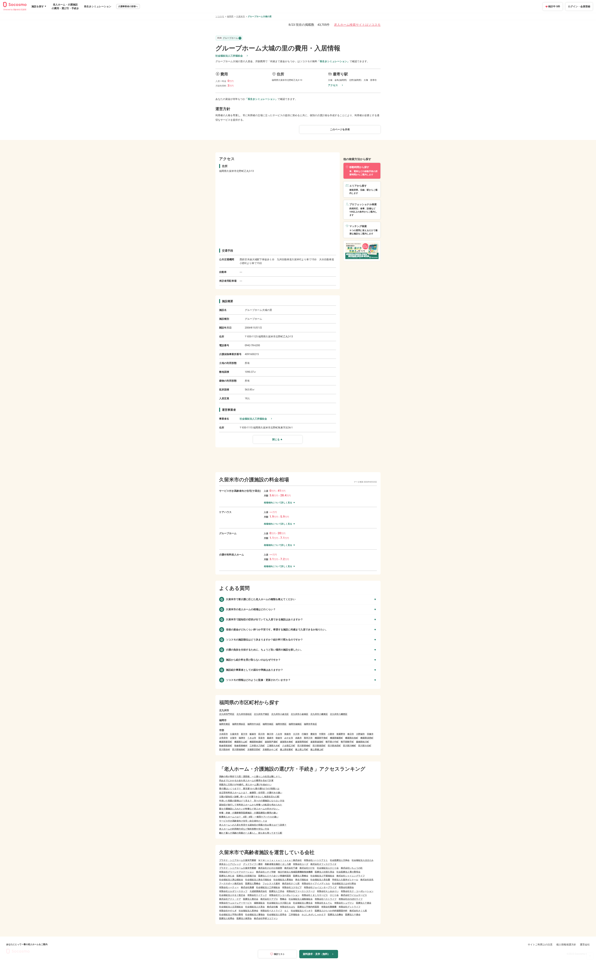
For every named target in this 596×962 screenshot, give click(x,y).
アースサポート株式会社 (231, 883)
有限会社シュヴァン (344, 903)
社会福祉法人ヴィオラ (302, 910)
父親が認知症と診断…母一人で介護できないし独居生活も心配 (249, 796)
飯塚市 (253, 734)
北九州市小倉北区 (280, 714)
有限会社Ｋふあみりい (328, 891)
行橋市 (305, 734)
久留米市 (240, 16)
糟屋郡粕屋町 (256, 742)
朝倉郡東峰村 (240, 745)
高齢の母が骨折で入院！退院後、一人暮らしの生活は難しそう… (250, 776)
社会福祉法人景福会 (283, 879)
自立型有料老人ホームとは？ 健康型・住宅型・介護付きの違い (250, 792)
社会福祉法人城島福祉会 (301, 899)
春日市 (350, 734)
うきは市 (251, 738)
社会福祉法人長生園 (320, 879)
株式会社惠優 (247, 887)
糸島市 (298, 738)
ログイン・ (579, 6)
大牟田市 (223, 734)
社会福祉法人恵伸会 (248, 910)
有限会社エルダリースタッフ (233, 891)
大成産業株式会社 (258, 891)
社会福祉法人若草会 (277, 914)
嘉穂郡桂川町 (362, 742)
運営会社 (585, 944)
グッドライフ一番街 (253, 864)
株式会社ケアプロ (269, 899)
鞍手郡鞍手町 (347, 742)
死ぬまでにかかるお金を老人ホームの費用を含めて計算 (246, 780)
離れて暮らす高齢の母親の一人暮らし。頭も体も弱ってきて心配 (250, 833)
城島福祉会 (259, 903)
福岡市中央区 (253, 724)
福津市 (242, 738)
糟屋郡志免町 (351, 738)
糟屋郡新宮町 (225, 742)
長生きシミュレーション (97, 6)
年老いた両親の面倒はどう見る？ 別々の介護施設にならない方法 (251, 800)
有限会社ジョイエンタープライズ (320, 887)
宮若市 (261, 738)
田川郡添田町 (319, 745)
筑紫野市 (340, 734)
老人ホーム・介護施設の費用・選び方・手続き (65, 6)
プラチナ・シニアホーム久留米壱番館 (237, 868)
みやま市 (288, 738)
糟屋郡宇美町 (321, 738)
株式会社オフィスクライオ (323, 864)
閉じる (276, 439)
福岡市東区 (224, 724)
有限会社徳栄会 (346, 887)
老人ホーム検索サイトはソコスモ (357, 25)
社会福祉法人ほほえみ (362, 860)
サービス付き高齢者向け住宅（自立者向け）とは (243, 821)
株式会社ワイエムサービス (354, 895)
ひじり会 (334, 895)
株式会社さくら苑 (291, 883)
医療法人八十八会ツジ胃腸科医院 (274, 876)
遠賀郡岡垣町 (301, 742)
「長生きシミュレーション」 (333, 61)
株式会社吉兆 (366, 879)
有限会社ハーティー (229, 887)
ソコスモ (219, 16)
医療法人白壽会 (335, 914)
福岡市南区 (268, 724)
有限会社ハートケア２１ (316, 860)
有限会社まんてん (323, 903)
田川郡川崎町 (349, 745)
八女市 (279, 734)
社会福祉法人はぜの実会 (344, 883)
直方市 (244, 734)
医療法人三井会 (276, 891)
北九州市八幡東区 (319, 714)
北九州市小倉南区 (299, 714)
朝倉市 (279, 738)
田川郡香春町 (303, 745)
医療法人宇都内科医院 (308, 907)
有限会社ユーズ (300, 864)
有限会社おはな (287, 907)
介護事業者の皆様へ (128, 6)
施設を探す (38, 6)
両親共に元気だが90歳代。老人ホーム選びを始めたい (245, 784)
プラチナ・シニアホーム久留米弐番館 (237, 860)
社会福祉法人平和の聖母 (231, 914)
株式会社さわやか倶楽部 (270, 868)
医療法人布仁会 (226, 876)
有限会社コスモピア (292, 887)
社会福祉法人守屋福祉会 (322, 876)
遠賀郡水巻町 (286, 742)
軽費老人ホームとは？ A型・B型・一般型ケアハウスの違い (248, 817)
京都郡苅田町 (253, 749)
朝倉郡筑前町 (225, 745)
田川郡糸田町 (334, 745)
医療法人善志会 (250, 899)
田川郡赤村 (224, 749)
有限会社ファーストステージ (301, 891)
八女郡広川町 (288, 745)
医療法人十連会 (363, 903)
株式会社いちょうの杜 (352, 868)
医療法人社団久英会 (324, 872)
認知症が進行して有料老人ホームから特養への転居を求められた (250, 804)
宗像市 (370, 734)
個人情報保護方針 (566, 944)
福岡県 (230, 16)
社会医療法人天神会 (340, 860)
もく (286, 910)
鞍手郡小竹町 (332, 742)
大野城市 (360, 734)
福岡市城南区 (295, 724)
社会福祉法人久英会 (255, 907)
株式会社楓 (272, 907)
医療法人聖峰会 (300, 876)
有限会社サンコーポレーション (284, 895)
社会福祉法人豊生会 (303, 903)
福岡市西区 (281, 724)
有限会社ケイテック (257, 895)
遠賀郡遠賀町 (316, 742)
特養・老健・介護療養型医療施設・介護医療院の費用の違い (248, 813)
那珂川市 (308, 738)
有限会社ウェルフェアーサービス (235, 903)
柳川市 (270, 734)
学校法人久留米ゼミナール (345, 879)
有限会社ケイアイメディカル (316, 883)
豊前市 (313, 734)
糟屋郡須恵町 (366, 738)
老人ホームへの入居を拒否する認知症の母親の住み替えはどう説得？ (253, 825)
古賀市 (233, 738)
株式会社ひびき (307, 868)
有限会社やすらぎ (228, 910)
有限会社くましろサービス (315, 895)
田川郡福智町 (238, 749)
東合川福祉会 (301, 879)
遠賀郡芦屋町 (271, 742)
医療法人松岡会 (226, 918)
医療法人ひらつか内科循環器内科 (331, 910)
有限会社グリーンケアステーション (236, 872)
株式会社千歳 (290, 868)
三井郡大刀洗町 (257, 745)
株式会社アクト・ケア (230, 899)
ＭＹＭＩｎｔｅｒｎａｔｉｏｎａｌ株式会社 (280, 860)
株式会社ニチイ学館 (266, 872)
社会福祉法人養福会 (255, 914)
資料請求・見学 (316, 954)
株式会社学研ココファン (266, 918)
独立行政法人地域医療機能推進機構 (295, 872)
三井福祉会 (294, 914)
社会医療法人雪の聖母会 (348, 872)
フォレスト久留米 (271, 883)
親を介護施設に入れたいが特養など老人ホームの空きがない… (249, 809)
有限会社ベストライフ (325, 899)
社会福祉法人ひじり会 (328, 868)
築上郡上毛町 (301, 749)
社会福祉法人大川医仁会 (279, 903)
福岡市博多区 (238, 724)
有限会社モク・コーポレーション (357, 891)
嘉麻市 (270, 738)
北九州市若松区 (244, 714)
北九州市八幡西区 (338, 714)
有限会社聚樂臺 (328, 907)
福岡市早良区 (310, 724)
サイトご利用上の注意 (540, 944)
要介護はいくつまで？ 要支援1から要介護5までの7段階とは (249, 788)
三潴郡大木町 (273, 745)
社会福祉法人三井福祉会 (229, 55)
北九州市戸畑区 (261, 714)
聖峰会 (283, 899)
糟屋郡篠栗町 (336, 738)
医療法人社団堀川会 (246, 876)
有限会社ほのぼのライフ (351, 899)
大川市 (296, 734)
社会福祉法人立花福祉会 (231, 907)
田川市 (261, 734)
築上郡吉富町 (286, 749)
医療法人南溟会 (244, 918)
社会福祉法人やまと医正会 (232, 895)
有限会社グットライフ (349, 907)
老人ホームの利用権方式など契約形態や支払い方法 (244, 829)
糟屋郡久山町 (240, 742)
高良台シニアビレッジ (230, 864)
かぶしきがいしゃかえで (314, 914)
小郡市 (331, 734)
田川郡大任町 (364, 745)
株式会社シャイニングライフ (350, 876)
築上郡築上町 (316, 749)
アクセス (333, 85)
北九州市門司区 (226, 714)
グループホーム (227, 38)
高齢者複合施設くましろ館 (278, 864)
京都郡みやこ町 (270, 749)
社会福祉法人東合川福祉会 (258, 879)
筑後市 (287, 734)
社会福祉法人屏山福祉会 (231, 879)
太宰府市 (223, 738)
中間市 (322, 734)
